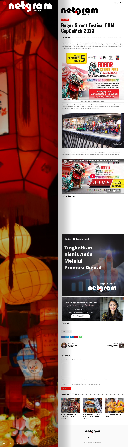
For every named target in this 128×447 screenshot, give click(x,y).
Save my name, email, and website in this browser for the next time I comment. (82, 384)
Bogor (63, 331)
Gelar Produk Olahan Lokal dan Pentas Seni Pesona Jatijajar (92, 415)
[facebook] (7, 443)
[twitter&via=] (10, 443)
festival (69, 331)
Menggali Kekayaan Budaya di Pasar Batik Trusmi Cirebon (69, 415)
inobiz (68, 323)
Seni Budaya (65, 19)
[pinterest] (17, 443)
